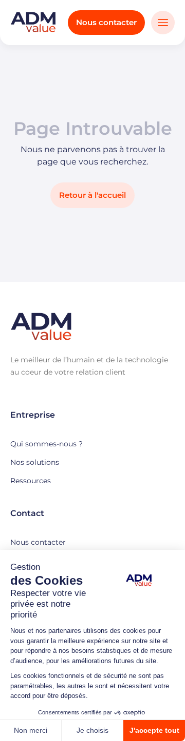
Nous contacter (106, 22)
